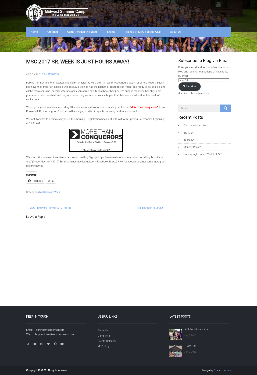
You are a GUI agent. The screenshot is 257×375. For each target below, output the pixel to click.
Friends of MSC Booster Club (143, 31)
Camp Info (104, 335)
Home (34, 31)
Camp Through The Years (82, 31)
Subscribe (189, 86)
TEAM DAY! (190, 132)
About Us (175, 31)
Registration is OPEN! (152, 207)
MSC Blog (103, 346)
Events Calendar (107, 341)
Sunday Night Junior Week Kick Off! (203, 154)
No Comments (50, 73)
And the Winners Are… (196, 125)
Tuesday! (189, 139)
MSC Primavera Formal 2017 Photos (48, 207)
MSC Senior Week (49, 192)
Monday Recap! (192, 147)
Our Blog (52, 31)
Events (111, 31)
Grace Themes (222, 370)
